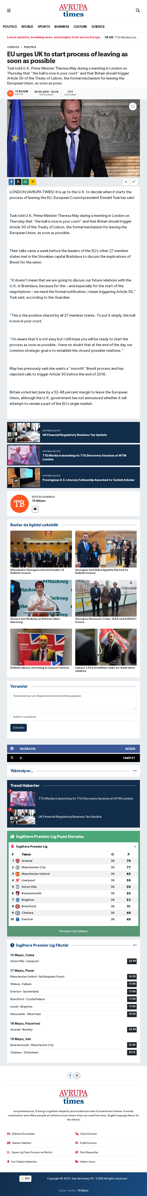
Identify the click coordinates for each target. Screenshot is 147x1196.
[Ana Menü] (9, 10)
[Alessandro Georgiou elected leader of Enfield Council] (41, 549)
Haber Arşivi (87, 1161)
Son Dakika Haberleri (24, 1161)
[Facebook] (70, 1076)
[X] (77, 1076)
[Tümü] (135, 771)
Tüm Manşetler (89, 1152)
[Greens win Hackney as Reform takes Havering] (41, 598)
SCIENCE (98, 26)
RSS (27, 1178)
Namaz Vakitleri (21, 1143)
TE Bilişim (38, 500)
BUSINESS (61, 26)
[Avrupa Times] (73, 11)
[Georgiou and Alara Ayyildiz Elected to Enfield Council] (106, 549)
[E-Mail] (35, 509)
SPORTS (44, 26)
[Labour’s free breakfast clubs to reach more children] (106, 647)
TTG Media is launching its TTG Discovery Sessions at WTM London (122, 37)
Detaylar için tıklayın (73, 931)
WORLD (27, 26)
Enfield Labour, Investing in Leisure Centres (39, 668)
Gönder (18, 727)
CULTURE (80, 26)
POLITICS (10, 26)
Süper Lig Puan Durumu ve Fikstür (31, 1152)
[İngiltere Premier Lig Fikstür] (135, 945)
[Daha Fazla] (33, 182)
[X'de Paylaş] (18, 182)
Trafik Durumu (88, 1143)
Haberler (13, 47)
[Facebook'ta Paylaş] (11, 182)
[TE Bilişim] (19, 503)
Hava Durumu (88, 1133)
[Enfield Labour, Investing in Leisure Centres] (41, 647)
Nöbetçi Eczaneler (23, 1133)
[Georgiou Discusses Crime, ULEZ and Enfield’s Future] (106, 598)
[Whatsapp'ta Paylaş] (25, 182)
